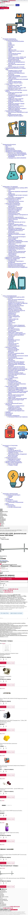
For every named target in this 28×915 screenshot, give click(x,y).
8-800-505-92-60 (13, 589)
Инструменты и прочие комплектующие (14, 331)
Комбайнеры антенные (14, 339)
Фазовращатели (12, 313)
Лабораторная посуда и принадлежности (14, 205)
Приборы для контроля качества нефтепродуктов (16, 253)
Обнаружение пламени (14, 460)
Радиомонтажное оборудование (13, 111)
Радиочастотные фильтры (14, 304)
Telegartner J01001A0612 (5, 676)
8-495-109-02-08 (6, 1)
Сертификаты (3, 520)
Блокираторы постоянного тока (16, 302)
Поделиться (3, 567)
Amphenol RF (11, 320)
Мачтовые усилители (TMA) (15, 309)
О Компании (3, 890)
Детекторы (11, 338)
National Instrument (10, 149)
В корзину (3, 662)
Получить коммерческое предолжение (7, 577)
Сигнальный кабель (13, 377)
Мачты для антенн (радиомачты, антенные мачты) (16, 300)
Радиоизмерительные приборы (13, 198)
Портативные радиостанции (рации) (17, 387)
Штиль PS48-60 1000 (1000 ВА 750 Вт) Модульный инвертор (13, 698)
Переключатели (12, 341)
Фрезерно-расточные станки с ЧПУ (17, 87)
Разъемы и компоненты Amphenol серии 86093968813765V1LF (9, 654)
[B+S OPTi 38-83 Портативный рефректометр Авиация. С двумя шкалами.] (7, 760)
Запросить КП (5, 566)
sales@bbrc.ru (3, 6)
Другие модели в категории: (16, 613)
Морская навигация (13, 463)
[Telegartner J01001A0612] (7, 671)
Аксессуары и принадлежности (16, 197)
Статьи (1, 516)
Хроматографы (12, 239)
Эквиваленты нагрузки (14, 311)
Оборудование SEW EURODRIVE (13, 151)
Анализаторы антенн (13, 200)
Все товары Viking (4, 613)
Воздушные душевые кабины (15, 224)
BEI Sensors (8, 145)
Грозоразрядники (12, 357)
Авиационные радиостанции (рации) (17, 388)
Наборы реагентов (13, 219)
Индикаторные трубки (13, 211)
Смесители (11, 342)
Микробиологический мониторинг (16, 266)
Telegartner (2, 677)
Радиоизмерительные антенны (16, 201)
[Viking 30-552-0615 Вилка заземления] (7, 738)
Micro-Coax (2, 811)
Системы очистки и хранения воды (17, 251)
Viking (1, 557)
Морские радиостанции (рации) (16, 394)
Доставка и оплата (4, 511)
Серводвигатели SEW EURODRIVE (17, 158)
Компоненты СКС (12, 375)
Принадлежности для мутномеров (16, 246)
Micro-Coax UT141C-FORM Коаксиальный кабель (11, 810)
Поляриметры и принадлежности (16, 248)
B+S (1, 767)
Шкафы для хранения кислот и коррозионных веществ (16, 106)
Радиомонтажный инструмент (15, 115)
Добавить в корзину (6, 578)
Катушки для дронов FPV (14, 450)
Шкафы (10, 43)
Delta (6, 147)
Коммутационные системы (15, 408)
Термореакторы (12, 255)
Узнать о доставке (5, 539)
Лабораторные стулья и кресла (16, 51)
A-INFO (10, 317)
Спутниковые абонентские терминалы (18, 416)
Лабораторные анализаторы (15, 207)
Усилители (10, 337)
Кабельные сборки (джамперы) (16, 363)
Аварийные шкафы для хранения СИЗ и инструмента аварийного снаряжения (18, 96)
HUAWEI (10, 321)
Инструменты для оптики (14, 382)
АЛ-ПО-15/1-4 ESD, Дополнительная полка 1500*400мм (12, 878)
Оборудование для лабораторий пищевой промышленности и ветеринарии (16, 230)
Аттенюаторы (11, 360)
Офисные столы (12, 49)
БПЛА (6, 446)
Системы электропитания (14, 507)
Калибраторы (11, 194)
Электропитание (9, 504)
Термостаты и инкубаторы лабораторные (14, 243)
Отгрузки (2, 521)
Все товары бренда (4, 560)
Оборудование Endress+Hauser (13, 150)
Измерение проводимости (14, 209)
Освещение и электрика (11, 501)
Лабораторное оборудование (12, 203)
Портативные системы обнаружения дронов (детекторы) (17, 454)
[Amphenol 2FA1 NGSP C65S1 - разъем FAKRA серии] (7, 783)
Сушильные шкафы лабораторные (17, 245)
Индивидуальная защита (14, 459)
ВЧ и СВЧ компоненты (13, 328)
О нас (1, 512)
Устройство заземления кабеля (16, 353)
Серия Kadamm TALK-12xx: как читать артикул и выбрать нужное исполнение (12, 624)
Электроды (11, 220)
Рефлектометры (12, 380)
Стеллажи (10, 47)
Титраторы (11, 215)
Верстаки (10, 46)
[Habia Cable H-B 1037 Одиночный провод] (7, 827)
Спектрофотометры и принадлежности (18, 214)
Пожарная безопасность (11, 457)
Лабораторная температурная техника (18, 241)
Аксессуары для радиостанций (16, 399)
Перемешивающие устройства (16, 247)
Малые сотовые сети (13, 315)
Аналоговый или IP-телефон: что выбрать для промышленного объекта (10, 628)
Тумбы (9, 48)
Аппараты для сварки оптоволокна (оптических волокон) (17, 384)
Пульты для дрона (12, 456)
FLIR (9, 190)
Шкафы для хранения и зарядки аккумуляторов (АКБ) (16, 104)
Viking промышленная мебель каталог (9, 564)
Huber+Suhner (11, 322)
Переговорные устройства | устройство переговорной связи (16, 410)
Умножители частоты (13, 343)
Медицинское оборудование (12, 258)
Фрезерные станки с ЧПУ (14, 89)
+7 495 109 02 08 (8, 590)
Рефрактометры (12, 250)
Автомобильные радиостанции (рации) (18, 391)
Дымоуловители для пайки (15, 114)
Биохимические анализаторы (15, 264)
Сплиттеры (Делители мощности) (16, 310)
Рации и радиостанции (11, 386)
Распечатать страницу (5, 571)
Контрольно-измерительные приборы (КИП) (16, 187)
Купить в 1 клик (4, 581)
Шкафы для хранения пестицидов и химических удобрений (17, 109)
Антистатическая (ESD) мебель (16, 41)
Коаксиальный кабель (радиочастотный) (13, 350)
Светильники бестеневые (14, 53)
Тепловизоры (11, 189)
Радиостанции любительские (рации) (17, 398)
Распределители (12, 344)
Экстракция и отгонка (13, 256)
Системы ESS (11, 506)
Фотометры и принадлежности (16, 217)
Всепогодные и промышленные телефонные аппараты (16, 406)
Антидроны (11, 449)
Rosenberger (8, 414)
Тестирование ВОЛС (13, 381)
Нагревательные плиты (14, 213)
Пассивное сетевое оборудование (16, 333)
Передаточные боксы (13, 233)
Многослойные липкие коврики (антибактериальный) (16, 59)
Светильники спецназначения (15, 502)
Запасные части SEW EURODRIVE (17, 153)
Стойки (10, 52)
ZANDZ (10, 497)
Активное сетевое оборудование (16, 325)
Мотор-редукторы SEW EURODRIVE (17, 154)
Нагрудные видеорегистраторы (13, 461)
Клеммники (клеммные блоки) (15, 372)
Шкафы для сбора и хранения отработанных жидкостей (15, 99)
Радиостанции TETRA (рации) (15, 390)
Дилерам (2, 517)
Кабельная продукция (10, 347)
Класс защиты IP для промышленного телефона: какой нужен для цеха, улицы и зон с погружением (14, 633)
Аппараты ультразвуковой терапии (17, 263)
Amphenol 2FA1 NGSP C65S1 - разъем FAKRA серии (11, 788)
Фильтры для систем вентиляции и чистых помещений (17, 237)
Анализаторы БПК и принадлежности (17, 218)
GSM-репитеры (12, 314)
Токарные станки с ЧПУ (14, 86)
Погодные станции (13, 465)
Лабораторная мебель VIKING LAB (17, 57)
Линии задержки (12, 354)
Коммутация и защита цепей (15, 332)
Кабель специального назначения (16, 368)
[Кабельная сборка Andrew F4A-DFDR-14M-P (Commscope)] (7, 849)
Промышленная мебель (11, 40)
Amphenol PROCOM (13, 319)
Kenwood (10, 402)
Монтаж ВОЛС (9, 379)
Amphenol (7, 412)
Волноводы (11, 352)
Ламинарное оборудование (15, 228)
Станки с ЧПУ (8, 84)
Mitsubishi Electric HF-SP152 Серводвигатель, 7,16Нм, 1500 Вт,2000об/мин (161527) (13, 721)
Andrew (1, 855)
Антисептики (11, 45)
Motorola (10, 401)
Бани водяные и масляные (15, 208)
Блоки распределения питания (16, 305)
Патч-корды (11, 376)
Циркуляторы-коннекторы (14, 308)
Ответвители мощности (14, 306)
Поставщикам (3, 518)
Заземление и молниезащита (12, 495)
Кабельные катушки (13, 371)
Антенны (10, 298)
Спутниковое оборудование (12, 415)
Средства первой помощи (14, 81)
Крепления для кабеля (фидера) (16, 361)
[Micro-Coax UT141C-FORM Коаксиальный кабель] (7, 805)
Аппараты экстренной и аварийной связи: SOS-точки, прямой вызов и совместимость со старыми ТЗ (14, 626)
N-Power (7, 498)
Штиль (7, 503)
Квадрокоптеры (12, 448)
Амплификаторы (12, 259)
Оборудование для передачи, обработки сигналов (15, 452)
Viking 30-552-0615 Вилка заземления (8, 743)
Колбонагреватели (13, 212)
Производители (3, 514)
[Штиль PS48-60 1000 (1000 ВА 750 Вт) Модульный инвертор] (7, 693)
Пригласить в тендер (16, 566)
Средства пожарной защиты (15, 82)
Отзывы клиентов (3, 515)
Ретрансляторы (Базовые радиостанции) (14, 397)
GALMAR (10, 496)
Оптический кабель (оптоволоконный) (17, 369)
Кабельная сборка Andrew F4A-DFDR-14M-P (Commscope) (13, 854)
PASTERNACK (9, 413)
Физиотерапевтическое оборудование (17, 267)
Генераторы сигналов (13, 202)
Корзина (2, 523)
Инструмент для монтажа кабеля (16, 366)
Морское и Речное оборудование (13, 462)
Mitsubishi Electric (9, 148)
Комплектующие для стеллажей (16, 67)
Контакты (2, 522)
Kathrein (10, 324)
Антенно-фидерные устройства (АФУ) (14, 297)
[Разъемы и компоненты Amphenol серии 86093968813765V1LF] (7, 648)
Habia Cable (2, 833)
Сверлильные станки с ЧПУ (15, 85)
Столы (9, 42)
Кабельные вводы (12, 348)
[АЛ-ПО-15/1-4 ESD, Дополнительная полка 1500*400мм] (7, 873)
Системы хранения (13, 54)
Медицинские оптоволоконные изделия (15, 257)
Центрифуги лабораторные (15, 240)
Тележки (10, 56)
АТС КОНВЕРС (9, 499)
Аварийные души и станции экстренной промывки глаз (15, 71)
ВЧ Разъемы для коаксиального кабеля (18, 355)
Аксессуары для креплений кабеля (17, 374)
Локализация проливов (14, 75)
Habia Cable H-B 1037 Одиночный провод (9, 832)
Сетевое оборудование (14, 316)
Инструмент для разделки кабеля (16, 370)
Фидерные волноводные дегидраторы (18, 303)
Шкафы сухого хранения (14, 60)
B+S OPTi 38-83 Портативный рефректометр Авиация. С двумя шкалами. (12, 766)
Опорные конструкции (13, 346)
